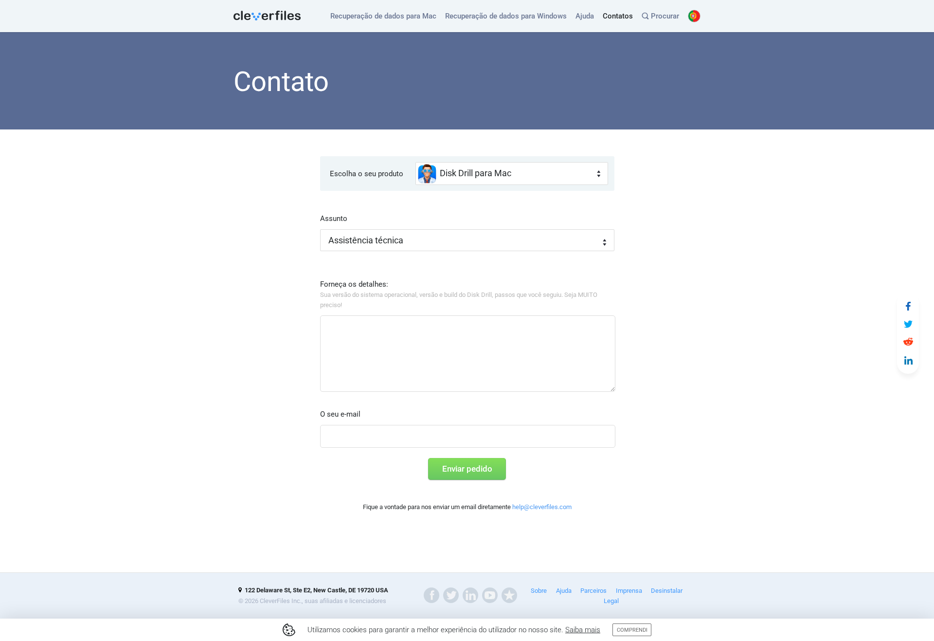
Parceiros (593, 590)
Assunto (333, 218)
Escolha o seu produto (366, 173)
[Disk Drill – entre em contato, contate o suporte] (908, 306)
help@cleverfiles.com (542, 507)
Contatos (618, 16)
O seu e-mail (340, 414)
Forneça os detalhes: (458, 294)
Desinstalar (667, 590)
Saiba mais (582, 629)
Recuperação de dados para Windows (506, 16)
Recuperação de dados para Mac (383, 16)
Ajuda (584, 16)
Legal (611, 600)
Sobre (539, 590)
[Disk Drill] (267, 16)
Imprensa (629, 590)
